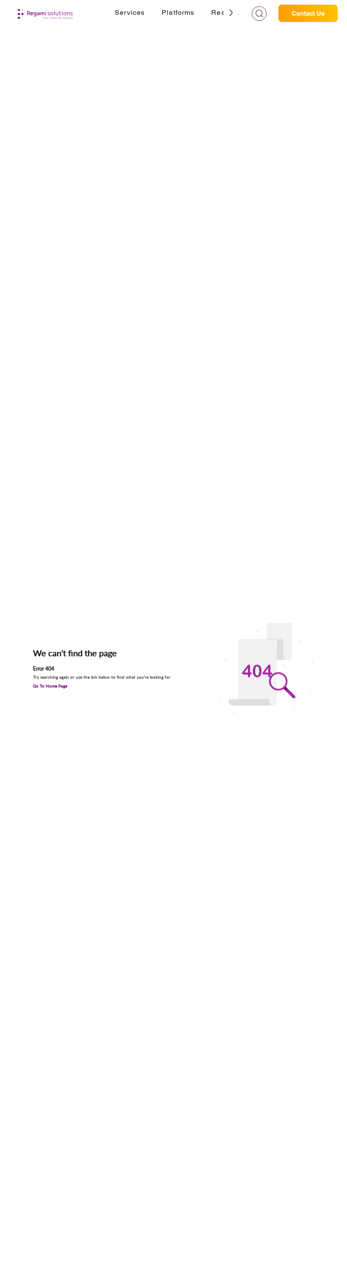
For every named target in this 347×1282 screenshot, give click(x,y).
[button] (130, 12)
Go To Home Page (50, 685)
